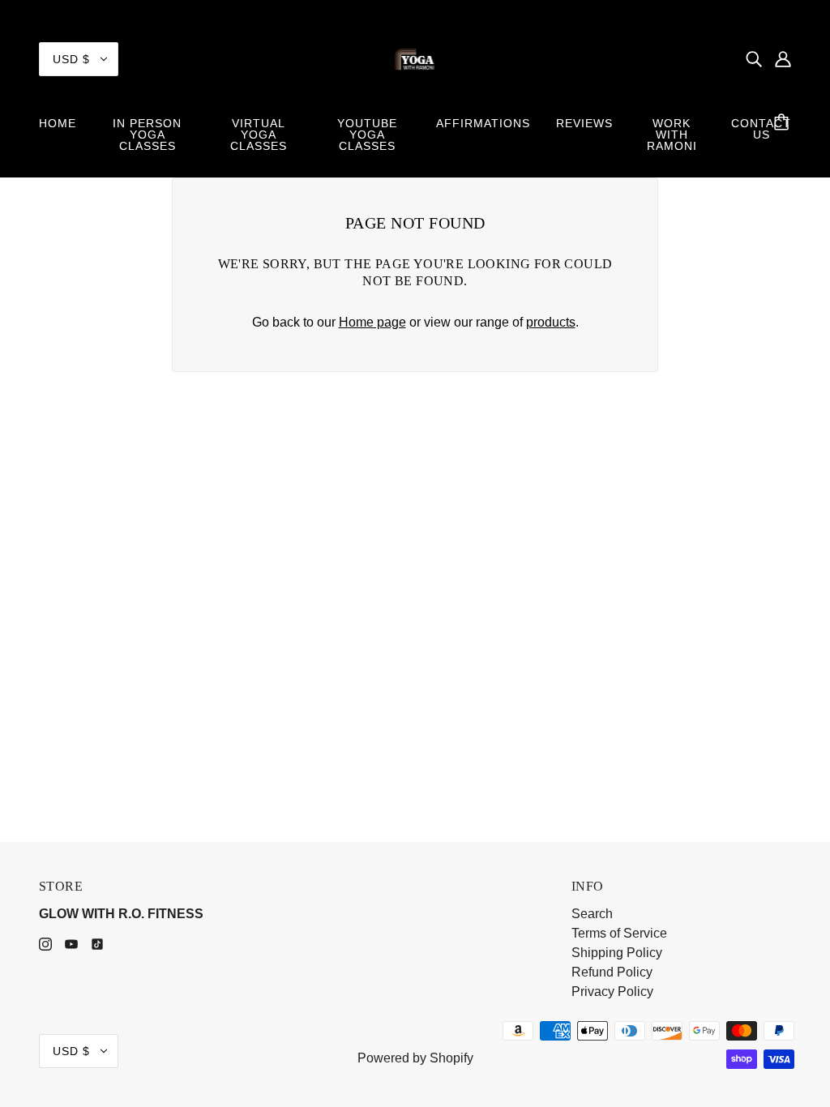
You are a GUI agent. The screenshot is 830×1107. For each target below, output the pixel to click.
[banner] (415, 58)
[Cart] (784, 123)
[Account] (783, 59)
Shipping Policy (616, 953)
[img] (753, 59)
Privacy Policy (612, 991)
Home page (372, 322)
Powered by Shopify (415, 1058)
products (550, 322)
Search (592, 914)
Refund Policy (611, 972)
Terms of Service (619, 933)
